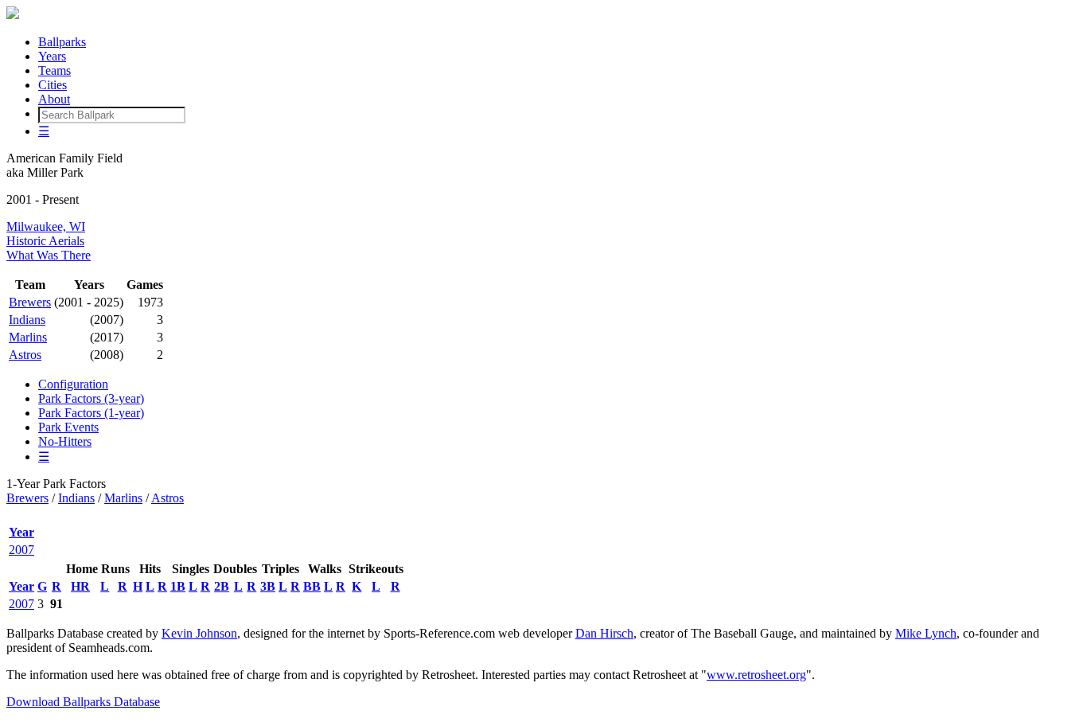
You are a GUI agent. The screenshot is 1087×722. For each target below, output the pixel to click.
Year (21, 532)
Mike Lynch (925, 633)
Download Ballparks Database (83, 701)
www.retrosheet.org (756, 674)
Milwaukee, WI (45, 226)
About (54, 99)
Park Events (68, 427)
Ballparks (62, 42)
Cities (52, 85)
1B (177, 586)
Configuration (73, 384)
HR (80, 586)
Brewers (30, 302)
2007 (21, 549)
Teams (54, 70)
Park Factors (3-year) (91, 398)
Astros (25, 354)
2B (221, 586)
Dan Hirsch (604, 633)
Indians (27, 319)
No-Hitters (65, 441)
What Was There (48, 255)
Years (52, 56)
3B (267, 586)
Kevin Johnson (199, 633)
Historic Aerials (45, 241)
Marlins (28, 337)
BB (312, 586)
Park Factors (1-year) (91, 413)
